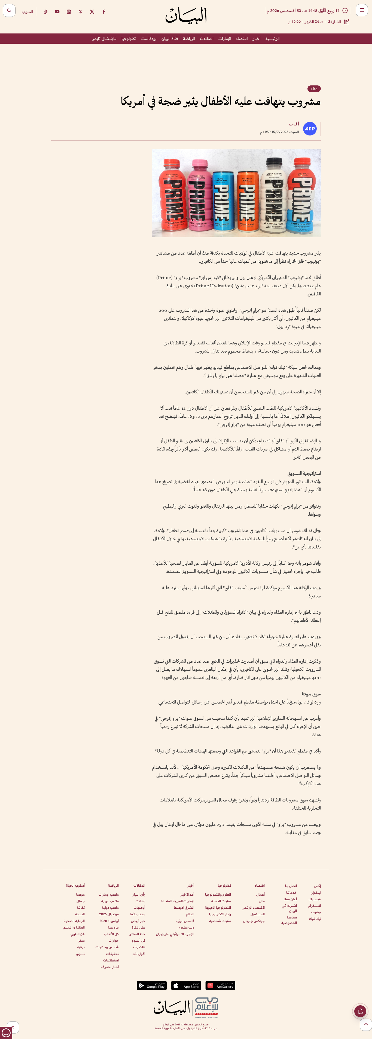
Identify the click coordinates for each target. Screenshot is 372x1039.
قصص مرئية (185, 921)
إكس (317, 886)
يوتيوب (316, 912)
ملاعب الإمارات (109, 894)
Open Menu (362, 10)
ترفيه (81, 947)
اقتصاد (242, 38)
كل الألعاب (111, 934)
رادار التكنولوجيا (220, 914)
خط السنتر (137, 934)
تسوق (80, 954)
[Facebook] (103, 11)
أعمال (260, 894)
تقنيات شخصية (220, 921)
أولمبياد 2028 (109, 921)
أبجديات (139, 907)
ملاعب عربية (110, 901)
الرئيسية (273, 38)
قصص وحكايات (107, 947)
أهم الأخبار (187, 894)
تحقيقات (112, 954)
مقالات (140, 901)
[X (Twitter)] (92, 11)
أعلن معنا (290, 899)
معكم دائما (137, 914)
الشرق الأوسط (184, 907)
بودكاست (149, 38)
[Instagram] (69, 11)
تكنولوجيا (128, 38)
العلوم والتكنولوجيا (218, 894)
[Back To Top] (366, 1025)
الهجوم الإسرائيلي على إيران (175, 934)
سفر (81, 940)
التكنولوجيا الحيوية (218, 907)
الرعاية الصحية (74, 921)
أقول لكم (139, 954)
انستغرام (314, 906)
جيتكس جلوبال (254, 921)
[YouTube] (57, 11)
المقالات (207, 38)
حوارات (114, 940)
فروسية (113, 927)
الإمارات (224, 38)
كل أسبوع (138, 940)
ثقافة (81, 907)
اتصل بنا (291, 886)
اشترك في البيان (289, 908)
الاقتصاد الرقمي (253, 907)
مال (262, 901)
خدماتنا (291, 892)
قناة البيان (169, 38)
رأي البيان (138, 894)
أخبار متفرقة (110, 967)
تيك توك (315, 919)
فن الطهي (78, 934)
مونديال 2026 (109, 914)
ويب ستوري (186, 927)
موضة (80, 894)
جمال (81, 901)
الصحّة (80, 914)
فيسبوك (315, 899)
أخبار (257, 38)
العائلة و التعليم (74, 927)
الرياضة (189, 38)
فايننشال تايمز (104, 38)
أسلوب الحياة (75, 885)
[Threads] (80, 11)
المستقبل (258, 914)
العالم (190, 914)
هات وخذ (138, 947)
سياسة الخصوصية (289, 919)
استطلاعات (111, 960)
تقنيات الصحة (221, 901)
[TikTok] (45, 11)
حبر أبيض (138, 921)
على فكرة (138, 927)
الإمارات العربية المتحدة (177, 901)
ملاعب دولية (110, 907)
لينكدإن (316, 892)
